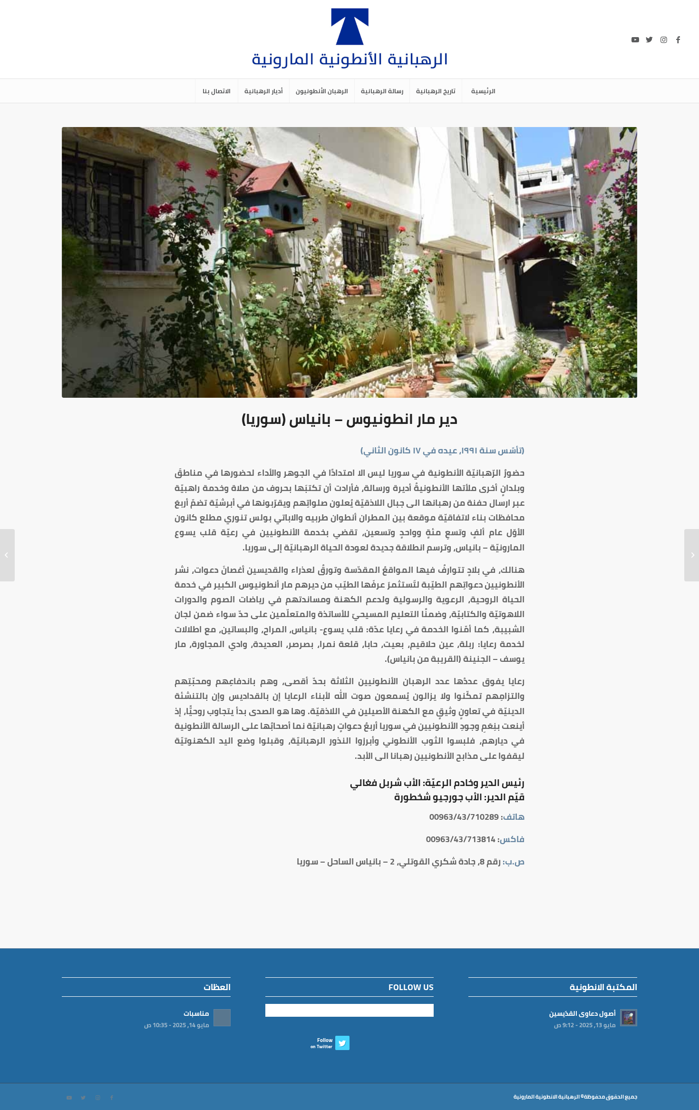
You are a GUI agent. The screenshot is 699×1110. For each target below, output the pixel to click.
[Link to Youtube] (635, 39)
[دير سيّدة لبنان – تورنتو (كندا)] (691, 555)
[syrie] (349, 262)
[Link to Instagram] (664, 39)
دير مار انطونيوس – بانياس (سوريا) (349, 418)
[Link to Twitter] (649, 39)
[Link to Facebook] (678, 39)
